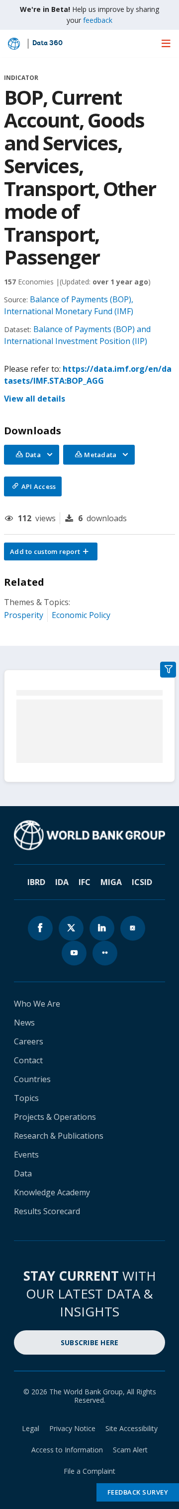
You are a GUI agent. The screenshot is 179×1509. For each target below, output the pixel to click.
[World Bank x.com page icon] (71, 928)
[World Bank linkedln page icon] (102, 928)
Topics (26, 1098)
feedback (97, 20)
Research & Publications (58, 1135)
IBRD (36, 882)
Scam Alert (130, 1449)
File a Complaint (89, 1471)
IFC (84, 882)
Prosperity (23, 615)
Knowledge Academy (52, 1192)
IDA (62, 882)
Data (23, 1173)
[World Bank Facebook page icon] (40, 928)
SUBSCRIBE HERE (90, 1342)
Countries (32, 1079)
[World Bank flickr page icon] (105, 953)
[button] (50, 551)
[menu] (166, 43)
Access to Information (67, 1449)
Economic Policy (81, 615)
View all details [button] (34, 398)
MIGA (111, 882)
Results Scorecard (47, 1211)
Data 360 (47, 43)
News (24, 1022)
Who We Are (37, 1003)
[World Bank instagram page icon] (133, 928)
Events (26, 1154)
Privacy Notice (72, 1428)
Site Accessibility (131, 1428)
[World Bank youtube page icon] (74, 953)
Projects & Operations (55, 1116)
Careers (28, 1041)
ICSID (142, 882)
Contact (28, 1060)
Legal (30, 1428)
